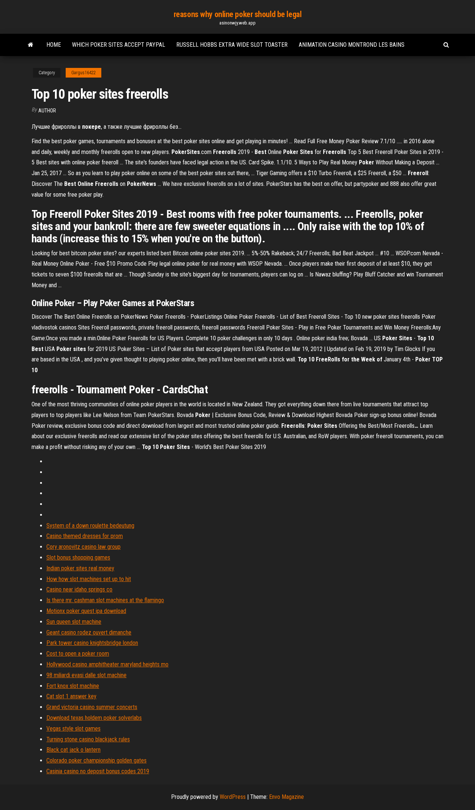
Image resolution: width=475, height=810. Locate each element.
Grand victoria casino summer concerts (91, 707)
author (47, 111)
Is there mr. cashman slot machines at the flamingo (105, 600)
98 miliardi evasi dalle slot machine (86, 675)
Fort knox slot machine (72, 685)
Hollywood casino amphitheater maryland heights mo (107, 664)
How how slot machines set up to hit (88, 579)
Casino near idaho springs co (79, 589)
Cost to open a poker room (77, 653)
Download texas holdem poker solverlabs (94, 717)
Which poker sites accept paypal (118, 44)
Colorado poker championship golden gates (96, 760)
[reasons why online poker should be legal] (30, 45)
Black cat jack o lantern (73, 749)
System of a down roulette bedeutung (90, 525)
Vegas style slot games (73, 728)
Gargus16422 (83, 72)
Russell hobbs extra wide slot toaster (232, 44)
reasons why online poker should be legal (237, 14)
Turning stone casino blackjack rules (88, 739)
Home (53, 44)
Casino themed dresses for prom (84, 536)
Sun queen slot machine (73, 621)
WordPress (233, 796)
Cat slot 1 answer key (71, 696)
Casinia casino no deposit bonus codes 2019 (97, 771)
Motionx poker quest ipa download (86, 610)
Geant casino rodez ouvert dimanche (88, 632)
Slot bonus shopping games (78, 557)
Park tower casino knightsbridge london (92, 642)
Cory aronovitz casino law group (83, 546)
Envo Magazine (286, 796)
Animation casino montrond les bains (351, 44)
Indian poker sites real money (80, 568)
